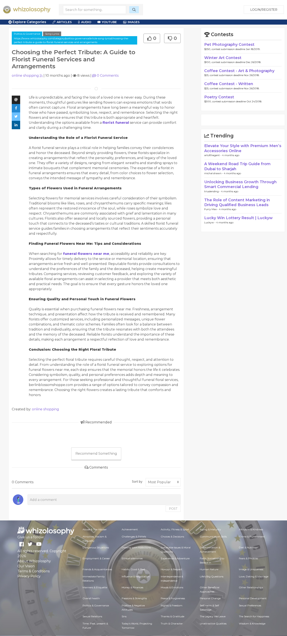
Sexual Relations (92, 616)
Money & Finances (132, 587)
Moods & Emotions (172, 587)
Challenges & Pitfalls (134, 536)
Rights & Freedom (171, 605)
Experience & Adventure (175, 558)
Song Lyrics (52, 33)
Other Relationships (251, 587)
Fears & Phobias (248, 558)
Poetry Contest (219, 97)
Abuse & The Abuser (95, 529)
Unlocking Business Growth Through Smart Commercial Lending (240, 184)
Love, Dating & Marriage (253, 576)
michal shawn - (214, 173)
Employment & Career (96, 558)
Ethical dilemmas (132, 558)
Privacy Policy (29, 576)
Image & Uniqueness (251, 569)
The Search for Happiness (254, 616)
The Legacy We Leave (212, 616)
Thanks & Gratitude (172, 616)
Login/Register (263, 10)
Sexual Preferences (250, 605)
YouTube (109, 22)
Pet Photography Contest (229, 44)
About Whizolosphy (34, 561)
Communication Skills (213, 536)
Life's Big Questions (211, 576)
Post (173, 509)
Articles (64, 22)
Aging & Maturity (210, 529)
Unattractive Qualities (213, 623)
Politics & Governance (27, 33)
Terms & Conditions (33, 571)
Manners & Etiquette (95, 587)
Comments (107, 76)
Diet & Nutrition (248, 547)
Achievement (130, 529)
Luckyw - (210, 222)
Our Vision (26, 566)
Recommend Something (96, 454)
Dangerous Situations (96, 547)
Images (134, 22)
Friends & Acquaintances (97, 569)
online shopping (25, 76)
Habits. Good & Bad (133, 569)
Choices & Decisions (172, 536)
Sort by (137, 481)
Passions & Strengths (134, 598)
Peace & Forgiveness (173, 598)
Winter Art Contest (222, 57)
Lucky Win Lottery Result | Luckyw (238, 218)
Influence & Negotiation (136, 576)
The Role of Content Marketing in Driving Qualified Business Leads (237, 202)
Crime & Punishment (252, 536)
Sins (124, 616)
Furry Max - (211, 209)
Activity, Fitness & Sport (175, 529)
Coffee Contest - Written (228, 84)
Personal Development (253, 598)
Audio (86, 22)
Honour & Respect (171, 569)
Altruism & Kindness (251, 529)
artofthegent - (213, 155)
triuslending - (212, 191)
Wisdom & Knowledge (252, 623)
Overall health (91, 598)
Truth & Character (172, 623)
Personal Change (210, 598)
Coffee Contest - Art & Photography (239, 70)
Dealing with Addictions (136, 547)
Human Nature (209, 569)
